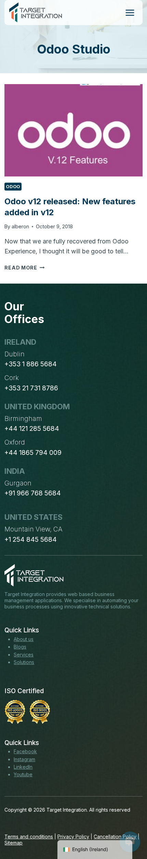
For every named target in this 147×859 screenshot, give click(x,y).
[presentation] (73, 130)
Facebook (25, 751)
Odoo (13, 186)
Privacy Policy (73, 836)
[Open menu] (130, 12)
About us (24, 639)
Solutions (24, 662)
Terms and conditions (28, 836)
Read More (24, 268)
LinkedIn (23, 767)
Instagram (24, 759)
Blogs (20, 647)
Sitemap (13, 843)
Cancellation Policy (115, 836)
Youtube (23, 774)
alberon (20, 226)
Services (24, 654)
